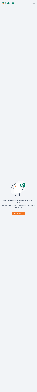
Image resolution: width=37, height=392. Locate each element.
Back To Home (17, 213)
